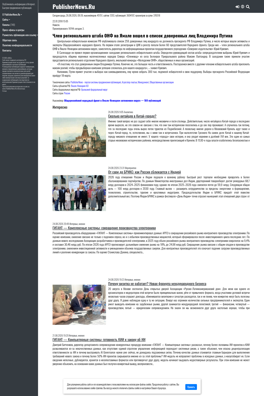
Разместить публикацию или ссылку (19, 35)
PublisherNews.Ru (74, 6)
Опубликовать (8, 4)
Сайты (5, 19)
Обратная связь (9, 40)
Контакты (6, 50)
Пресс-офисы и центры (13, 30)
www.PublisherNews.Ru (9, 88)
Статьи (4, 91)
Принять (191, 387)
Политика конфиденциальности (17, 45)
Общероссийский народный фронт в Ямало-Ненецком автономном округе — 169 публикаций (112, 100)
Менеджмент (143, 82)
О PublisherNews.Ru (11, 14)
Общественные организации (162, 82)
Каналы (8, 25)
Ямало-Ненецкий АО (79, 86)
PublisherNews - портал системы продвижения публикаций (96, 82)
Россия (67, 93)
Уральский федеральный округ (94, 89)
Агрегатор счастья (129, 82)
